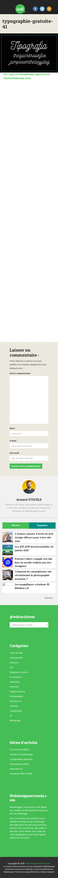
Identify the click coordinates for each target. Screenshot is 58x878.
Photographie (16, 696)
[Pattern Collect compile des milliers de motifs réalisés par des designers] (7, 562)
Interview (14, 686)
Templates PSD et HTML (21, 773)
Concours (14, 662)
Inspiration (15, 681)
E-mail (13, 440)
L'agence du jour (17, 691)
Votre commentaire (20, 373)
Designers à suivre (19, 672)
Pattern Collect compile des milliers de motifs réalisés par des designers (34, 562)
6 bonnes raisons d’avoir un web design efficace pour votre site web (34, 537)
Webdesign (15, 720)
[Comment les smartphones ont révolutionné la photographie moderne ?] (7, 575)
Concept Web (16, 657)
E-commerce (16, 677)
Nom (12, 428)
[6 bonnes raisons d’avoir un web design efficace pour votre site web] (7, 537)
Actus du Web (16, 652)
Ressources (15, 701)
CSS (12, 667)
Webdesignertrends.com (38, 863)
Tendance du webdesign (21, 754)
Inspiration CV (16, 768)
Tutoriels (14, 705)
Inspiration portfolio (19, 764)
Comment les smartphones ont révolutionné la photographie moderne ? (33, 575)
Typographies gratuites (21, 759)
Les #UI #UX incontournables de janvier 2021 (34, 548)
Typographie (16, 710)
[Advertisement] (29, 212)
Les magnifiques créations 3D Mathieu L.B (32, 586)
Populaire (42, 525)
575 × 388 (8, 74)
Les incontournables (19, 749)
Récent (15, 525)
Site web (14, 452)
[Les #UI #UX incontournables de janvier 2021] (7, 550)
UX (11, 715)
